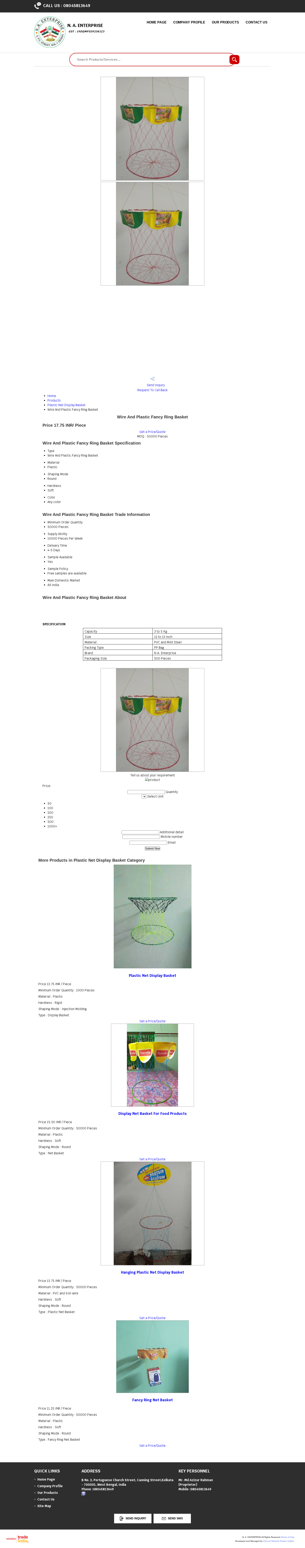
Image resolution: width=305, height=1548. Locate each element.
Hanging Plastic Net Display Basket (152, 1272)
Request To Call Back (152, 390)
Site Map (44, 1506)
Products (54, 400)
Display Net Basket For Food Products (152, 1113)
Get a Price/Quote (152, 432)
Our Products (225, 22)
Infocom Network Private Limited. (278, 1541)
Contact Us (256, 22)
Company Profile (189, 22)
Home (52, 396)
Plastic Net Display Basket (66, 405)
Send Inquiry (155, 385)
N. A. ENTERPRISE (85, 28)
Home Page (157, 22)
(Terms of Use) (287, 1537)
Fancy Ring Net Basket (152, 1400)
